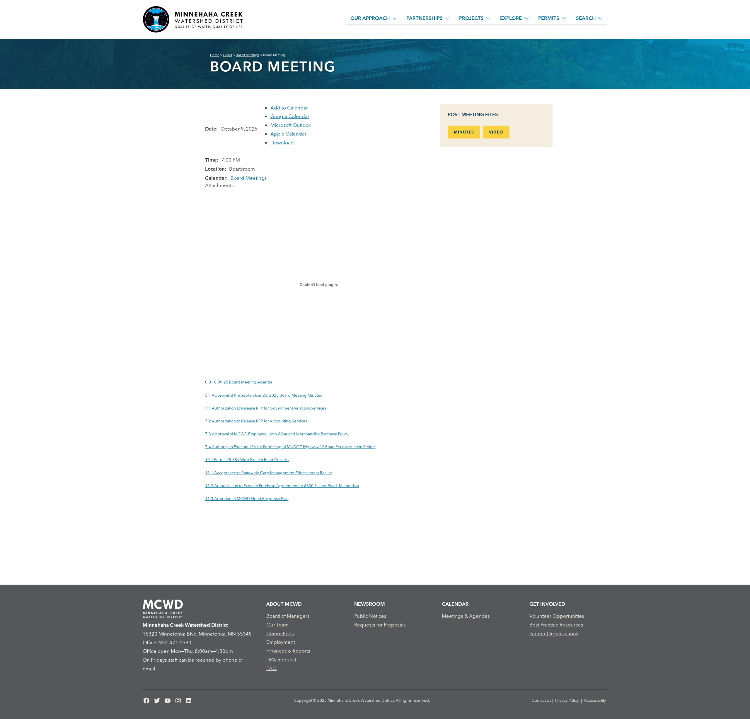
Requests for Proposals (380, 625)
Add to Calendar (289, 108)
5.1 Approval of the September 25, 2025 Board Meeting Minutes (263, 395)
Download (282, 142)
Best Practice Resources (556, 625)
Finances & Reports (288, 651)
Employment (280, 642)
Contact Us (541, 700)
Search (586, 18)
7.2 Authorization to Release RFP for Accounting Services (256, 421)
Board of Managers (288, 616)
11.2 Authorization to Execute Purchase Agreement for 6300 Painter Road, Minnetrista (282, 485)
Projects (471, 18)
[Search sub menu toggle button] (600, 18)
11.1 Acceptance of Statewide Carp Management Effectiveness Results (269, 472)
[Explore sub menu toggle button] (526, 18)
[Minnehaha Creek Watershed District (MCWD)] (192, 19)
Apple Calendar (288, 134)
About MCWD (284, 604)
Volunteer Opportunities (556, 616)
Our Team (277, 625)
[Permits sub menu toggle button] (564, 18)
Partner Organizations (553, 633)
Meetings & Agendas (466, 616)
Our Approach (370, 18)
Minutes (464, 132)
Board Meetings (249, 178)
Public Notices (370, 616)
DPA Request (281, 659)
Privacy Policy (567, 700)
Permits (548, 18)
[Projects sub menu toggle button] (488, 18)
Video (496, 132)
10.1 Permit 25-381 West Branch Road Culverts (247, 459)
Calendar (455, 604)
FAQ (271, 668)
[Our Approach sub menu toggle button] (395, 18)
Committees (280, 633)
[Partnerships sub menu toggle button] (447, 18)
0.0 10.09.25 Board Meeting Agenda (238, 382)
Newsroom (369, 604)
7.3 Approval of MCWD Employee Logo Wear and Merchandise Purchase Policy (276, 434)
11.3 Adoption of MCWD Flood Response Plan (247, 498)
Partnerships (424, 18)
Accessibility (595, 700)
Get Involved (547, 604)
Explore (511, 18)
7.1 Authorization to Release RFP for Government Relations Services (265, 408)
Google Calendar (289, 116)
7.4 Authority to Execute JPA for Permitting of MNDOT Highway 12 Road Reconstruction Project (290, 446)
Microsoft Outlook (290, 125)
